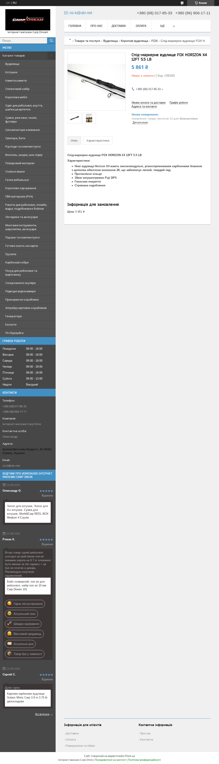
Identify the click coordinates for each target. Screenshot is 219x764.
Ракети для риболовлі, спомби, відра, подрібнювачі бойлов (26, 206)
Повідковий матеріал (19, 163)
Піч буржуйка (14, 333)
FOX (154, 40)
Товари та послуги (87, 40)
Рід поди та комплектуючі (23, 146)
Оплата (141, 26)
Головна (74, 26)
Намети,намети (16, 80)
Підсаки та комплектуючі (22, 237)
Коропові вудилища (134, 40)
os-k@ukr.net (11, 465)
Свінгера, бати (15, 138)
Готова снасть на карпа (21, 246)
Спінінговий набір (17, 89)
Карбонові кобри (17, 262)
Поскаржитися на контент (110, 759)
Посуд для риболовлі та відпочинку (21, 272)
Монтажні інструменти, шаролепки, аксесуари (21, 227)
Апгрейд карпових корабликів (26, 308)
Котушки (11, 72)
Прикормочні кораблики (22, 299)
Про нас (96, 26)
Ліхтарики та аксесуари (21, 217)
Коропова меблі (16, 97)
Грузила (10, 254)
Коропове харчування (20, 188)
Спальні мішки (15, 171)
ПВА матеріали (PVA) (19, 196)
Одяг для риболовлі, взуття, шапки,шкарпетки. (24, 107)
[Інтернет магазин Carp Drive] (27, 19)
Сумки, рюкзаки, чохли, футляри (21, 119)
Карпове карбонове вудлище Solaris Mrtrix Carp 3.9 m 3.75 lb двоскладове (27, 697)
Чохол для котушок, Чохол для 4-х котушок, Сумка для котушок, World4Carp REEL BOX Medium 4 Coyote (28, 511)
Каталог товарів (14, 55)
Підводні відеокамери (20, 291)
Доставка (119, 26)
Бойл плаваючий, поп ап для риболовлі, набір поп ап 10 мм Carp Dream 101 (26, 585)
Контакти (146, 739)
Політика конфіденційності (144, 759)
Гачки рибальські (17, 180)
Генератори (13, 316)
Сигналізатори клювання (22, 130)
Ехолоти (10, 324)
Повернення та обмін (80, 746)
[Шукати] (51, 40)
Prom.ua (130, 756)
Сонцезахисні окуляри (20, 283)
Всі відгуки (42, 714)
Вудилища (12, 64)
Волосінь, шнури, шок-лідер (24, 155)
